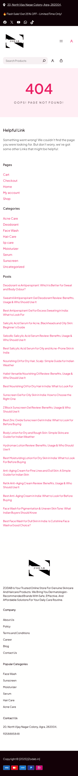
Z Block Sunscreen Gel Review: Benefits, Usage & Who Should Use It (37, 409)
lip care (8, 242)
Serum (7, 255)
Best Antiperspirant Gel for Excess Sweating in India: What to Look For (36, 312)
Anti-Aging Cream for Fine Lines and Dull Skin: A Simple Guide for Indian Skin (37, 472)
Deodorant (11, 224)
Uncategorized (13, 267)
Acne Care (10, 218)
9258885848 (11, 733)
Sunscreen (10, 261)
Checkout (10, 181)
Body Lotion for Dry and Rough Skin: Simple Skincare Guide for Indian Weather (36, 434)
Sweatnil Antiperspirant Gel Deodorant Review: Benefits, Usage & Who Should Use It (38, 300)
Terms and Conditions (16, 633)
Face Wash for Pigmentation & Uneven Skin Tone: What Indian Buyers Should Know (37, 510)
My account (11, 193)
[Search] (44, 60)
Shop (7, 199)
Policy (7, 626)
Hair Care (9, 236)
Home (7, 187)
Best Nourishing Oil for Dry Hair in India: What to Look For (38, 386)
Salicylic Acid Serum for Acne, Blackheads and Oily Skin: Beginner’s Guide (38, 325)
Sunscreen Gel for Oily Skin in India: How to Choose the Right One (37, 397)
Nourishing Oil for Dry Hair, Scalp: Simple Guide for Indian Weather (38, 363)
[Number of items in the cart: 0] (61, 60)
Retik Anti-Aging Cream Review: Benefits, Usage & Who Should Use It (37, 485)
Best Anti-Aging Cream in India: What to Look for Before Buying (38, 498)
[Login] (71, 41)
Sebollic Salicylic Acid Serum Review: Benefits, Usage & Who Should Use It (37, 337)
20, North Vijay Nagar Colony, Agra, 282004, (34, 4)
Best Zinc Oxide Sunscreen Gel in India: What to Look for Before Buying (38, 422)
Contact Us (10, 652)
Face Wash (11, 230)
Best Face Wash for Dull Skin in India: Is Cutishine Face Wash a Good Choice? (36, 523)
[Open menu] (61, 41)
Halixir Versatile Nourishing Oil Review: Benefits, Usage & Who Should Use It (38, 375)
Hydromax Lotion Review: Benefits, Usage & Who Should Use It (38, 447)
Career (7, 639)
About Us (8, 619)
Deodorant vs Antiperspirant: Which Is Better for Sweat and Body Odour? (37, 287)
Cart (6, 174)
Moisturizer (10, 249)
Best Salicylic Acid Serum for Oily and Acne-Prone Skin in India (38, 350)
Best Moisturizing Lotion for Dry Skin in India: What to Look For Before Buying (39, 460)
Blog (6, 646)
